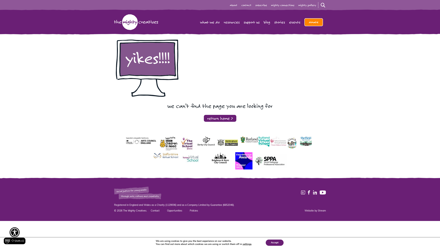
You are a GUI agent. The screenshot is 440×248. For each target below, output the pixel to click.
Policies (194, 211)
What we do (210, 22)
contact (246, 5)
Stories (279, 22)
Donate (313, 22)
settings (247, 244)
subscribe (261, 5)
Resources (232, 22)
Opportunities (174, 211)
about (233, 5)
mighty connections (282, 5)
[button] (14, 236)
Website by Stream (315, 211)
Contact (155, 211)
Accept (274, 242)
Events (294, 22)
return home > (220, 118)
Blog (267, 22)
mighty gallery (307, 5)
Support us (252, 22)
